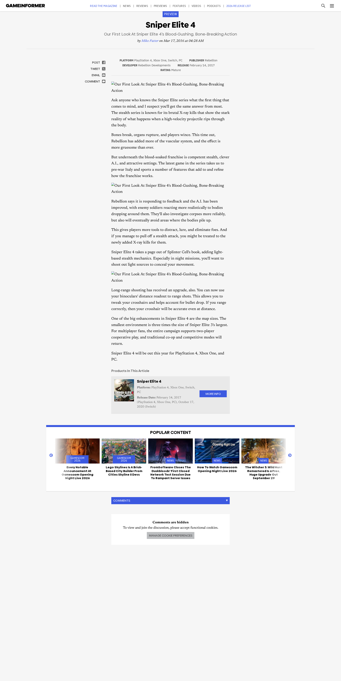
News (126, 6)
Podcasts (214, 6)
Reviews (142, 6)
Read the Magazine (103, 6)
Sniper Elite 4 (149, 381)
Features (179, 6)
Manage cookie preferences (170, 535)
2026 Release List (238, 6)
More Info (213, 394)
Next (290, 455)
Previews (160, 6)
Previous (51, 455)
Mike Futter (149, 41)
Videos (196, 6)
